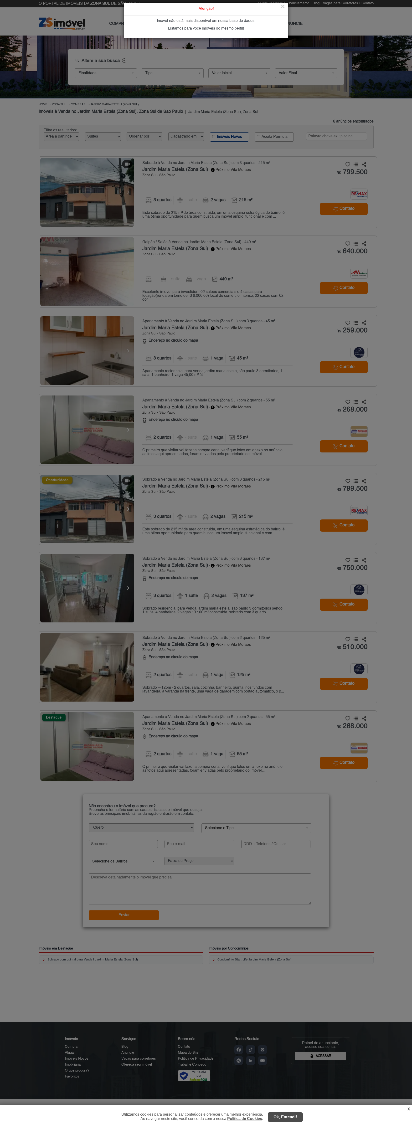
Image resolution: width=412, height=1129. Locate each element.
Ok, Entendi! (285, 1117)
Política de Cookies (244, 1119)
